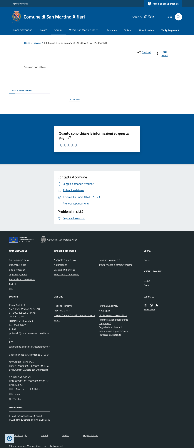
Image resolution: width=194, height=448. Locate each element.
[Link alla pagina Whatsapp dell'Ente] (151, 305)
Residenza (112, 30)
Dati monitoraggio (18, 435)
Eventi (147, 285)
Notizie (147, 260)
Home (27, 43)
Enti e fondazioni (17, 269)
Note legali (104, 310)
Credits (65, 435)
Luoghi (147, 280)
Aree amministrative (19, 260)
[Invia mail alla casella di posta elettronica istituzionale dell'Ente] (29, 335)
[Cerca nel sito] (177, 16)
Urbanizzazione (146, 30)
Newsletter (149, 309)
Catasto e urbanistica (64, 269)
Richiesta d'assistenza (110, 334)
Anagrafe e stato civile (65, 260)
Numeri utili (15, 399)
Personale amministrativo (22, 279)
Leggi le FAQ (105, 323)
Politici (12, 284)
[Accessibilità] (9, 438)
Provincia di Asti (62, 310)
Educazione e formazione (66, 274)
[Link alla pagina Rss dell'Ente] (157, 305)
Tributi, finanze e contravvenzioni (115, 265)
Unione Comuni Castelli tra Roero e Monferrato (74, 318)
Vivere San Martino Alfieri (83, 30)
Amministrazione (22, 30)
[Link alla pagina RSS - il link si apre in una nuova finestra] (153, 17)
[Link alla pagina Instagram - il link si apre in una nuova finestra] (145, 17)
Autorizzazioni (61, 265)
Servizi (58, 30)
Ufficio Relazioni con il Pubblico (24, 389)
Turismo (128, 30)
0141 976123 (26, 321)
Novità (43, 30)
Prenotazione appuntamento (113, 331)
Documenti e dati (17, 265)
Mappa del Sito (90, 435)
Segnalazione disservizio (111, 327)
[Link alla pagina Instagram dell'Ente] (145, 305)
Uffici (11, 289)
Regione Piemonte (20, 3)
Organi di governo (18, 274)
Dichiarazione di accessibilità (113, 315)
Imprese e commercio (109, 260)
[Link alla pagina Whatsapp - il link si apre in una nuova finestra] (149, 17)
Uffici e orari (15, 394)
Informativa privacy (108, 306)
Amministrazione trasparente (113, 319)
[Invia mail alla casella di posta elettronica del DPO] (29, 416)
